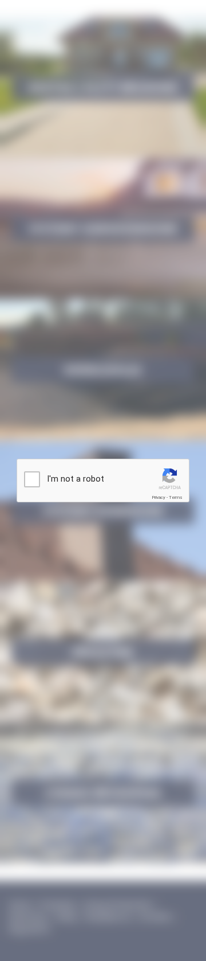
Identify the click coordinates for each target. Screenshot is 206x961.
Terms (176, 497)
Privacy (158, 497)
